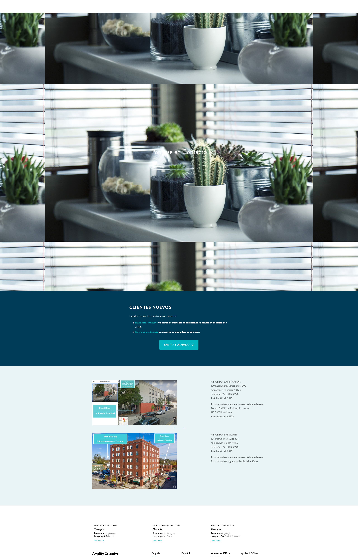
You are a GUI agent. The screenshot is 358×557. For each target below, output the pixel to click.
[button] (261, 516)
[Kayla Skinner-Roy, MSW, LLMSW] (179, 521)
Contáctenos (296, 8)
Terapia (280, 8)
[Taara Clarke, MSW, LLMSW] (121, 521)
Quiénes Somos (262, 8)
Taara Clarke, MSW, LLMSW (105, 525)
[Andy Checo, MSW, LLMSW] (238, 521)
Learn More (99, 540)
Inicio (245, 8)
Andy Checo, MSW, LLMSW (222, 525)
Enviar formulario (179, 345)
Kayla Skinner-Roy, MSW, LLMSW (166, 525)
